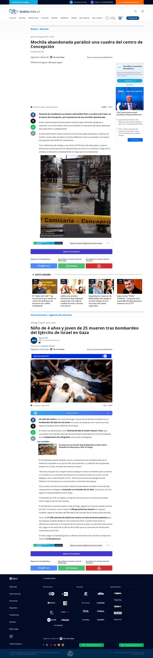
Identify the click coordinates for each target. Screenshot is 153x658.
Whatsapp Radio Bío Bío (133, 645)
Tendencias (64, 18)
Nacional (22, 18)
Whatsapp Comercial (93, 645)
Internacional (33, 18)
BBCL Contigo (97, 18)
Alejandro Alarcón (48, 346)
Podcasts (12, 18)
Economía (45, 18)
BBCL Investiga (85, 18)
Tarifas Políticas (15, 644)
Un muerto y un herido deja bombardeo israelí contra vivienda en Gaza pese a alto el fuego (83, 446)
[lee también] (48, 449)
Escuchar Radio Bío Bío (130, 2)
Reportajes (13, 629)
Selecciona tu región (20, 2)
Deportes (54, 18)
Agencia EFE (43, 338)
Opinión (74, 18)
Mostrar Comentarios (71, 252)
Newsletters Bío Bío (80, 2)
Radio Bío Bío (39, 51)
